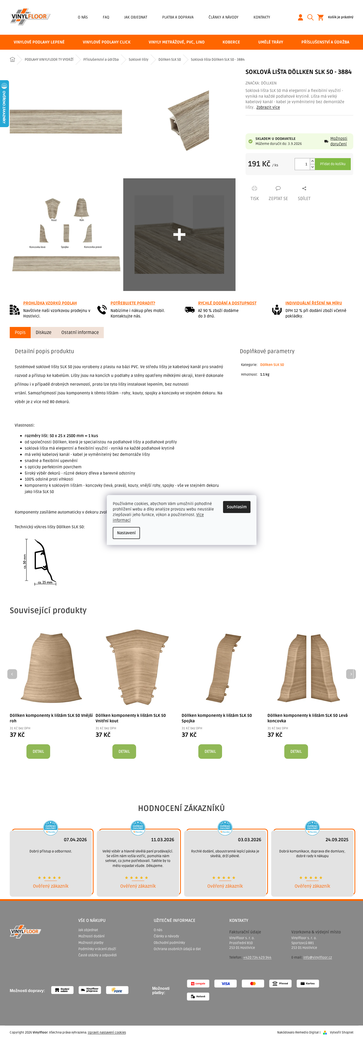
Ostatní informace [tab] (80, 332)
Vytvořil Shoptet (342, 1033)
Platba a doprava (178, 17)
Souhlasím (237, 507)
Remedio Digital (307, 1033)
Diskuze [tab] (43, 332)
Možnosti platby (91, 943)
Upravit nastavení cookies (107, 1033)
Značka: (261, 83)
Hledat (312, 17)
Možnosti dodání (91, 936)
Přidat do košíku (333, 164)
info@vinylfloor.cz (317, 957)
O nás (83, 17)
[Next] (351, 674)
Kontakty (261, 17)
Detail (38, 751)
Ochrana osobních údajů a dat (177, 949)
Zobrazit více (268, 107)
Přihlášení (302, 17)
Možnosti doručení (338, 141)
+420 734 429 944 (257, 957)
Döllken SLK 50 (272, 365)
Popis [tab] (20, 332)
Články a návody (224, 17)
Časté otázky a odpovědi (97, 955)
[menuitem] (39, 42)
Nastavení (126, 532)
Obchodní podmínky (169, 943)
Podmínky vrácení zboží (97, 949)
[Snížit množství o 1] (312, 167)
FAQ (106, 17)
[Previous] (12, 674)
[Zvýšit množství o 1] (312, 161)
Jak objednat (135, 17)
